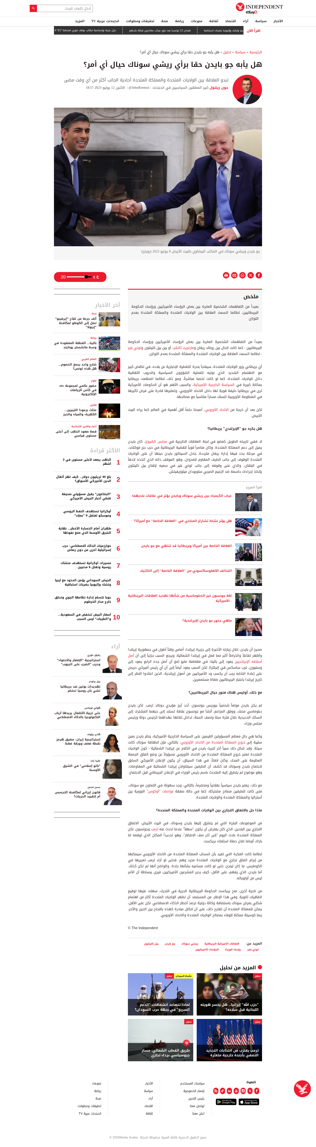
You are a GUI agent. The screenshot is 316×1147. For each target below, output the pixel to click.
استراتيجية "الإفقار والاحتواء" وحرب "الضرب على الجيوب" (78, 662)
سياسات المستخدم (192, 1083)
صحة (164, 21)
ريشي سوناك (189, 944)
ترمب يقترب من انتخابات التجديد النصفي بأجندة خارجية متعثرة (232, 1053)
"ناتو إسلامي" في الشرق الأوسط (81, 768)
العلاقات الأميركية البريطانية (221, 944)
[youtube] (236, 1091)
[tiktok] (222, 1091)
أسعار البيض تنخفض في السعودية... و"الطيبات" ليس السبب (84, 617)
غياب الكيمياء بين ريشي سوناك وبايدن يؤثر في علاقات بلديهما (182, 496)
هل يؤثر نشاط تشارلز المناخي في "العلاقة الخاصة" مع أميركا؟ (183, 521)
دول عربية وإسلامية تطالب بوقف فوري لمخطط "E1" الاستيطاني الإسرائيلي (95, 30)
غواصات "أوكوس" (160, 791)
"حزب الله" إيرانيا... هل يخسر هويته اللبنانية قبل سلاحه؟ (229, 1007)
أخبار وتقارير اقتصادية (84, 426)
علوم (94, 380)
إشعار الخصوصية (193, 1090)
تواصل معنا (197, 1106)
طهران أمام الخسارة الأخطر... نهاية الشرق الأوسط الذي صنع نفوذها (84, 531)
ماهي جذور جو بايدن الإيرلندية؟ (207, 621)
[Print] (226, 275)
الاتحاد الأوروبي (217, 409)
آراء (245, 21)
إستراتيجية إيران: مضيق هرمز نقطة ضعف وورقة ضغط (78, 742)
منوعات (196, 21)
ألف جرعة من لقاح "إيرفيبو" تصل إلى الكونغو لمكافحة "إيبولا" (76, 323)
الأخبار (278, 21)
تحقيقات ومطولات (140, 21)
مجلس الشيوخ (156, 441)
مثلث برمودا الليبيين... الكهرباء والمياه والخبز (80, 412)
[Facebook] (256, 1091)
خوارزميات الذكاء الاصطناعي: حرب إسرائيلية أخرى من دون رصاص (86, 548)
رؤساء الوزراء (233, 949)
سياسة (261, 21)
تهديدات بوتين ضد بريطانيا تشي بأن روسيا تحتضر (80, 689)
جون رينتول (218, 87)
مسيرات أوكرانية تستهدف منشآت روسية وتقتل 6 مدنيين (86, 565)
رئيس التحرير (196, 1098)
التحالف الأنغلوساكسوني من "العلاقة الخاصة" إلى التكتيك (186, 571)
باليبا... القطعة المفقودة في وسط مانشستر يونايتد (75, 345)
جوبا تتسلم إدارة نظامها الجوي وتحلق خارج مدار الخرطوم (83, 600)
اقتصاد (230, 21)
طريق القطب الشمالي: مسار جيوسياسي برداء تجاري (166, 1053)
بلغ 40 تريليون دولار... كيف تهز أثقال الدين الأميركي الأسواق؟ (83, 479)
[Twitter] (250, 1091)
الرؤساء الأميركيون (207, 949)
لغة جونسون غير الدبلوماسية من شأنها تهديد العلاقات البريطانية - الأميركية (180, 598)
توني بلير (134, 347)
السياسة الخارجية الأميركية (214, 384)
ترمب (154, 829)
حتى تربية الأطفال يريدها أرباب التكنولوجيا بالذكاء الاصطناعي (77, 715)
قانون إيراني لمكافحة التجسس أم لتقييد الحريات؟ (77, 794)
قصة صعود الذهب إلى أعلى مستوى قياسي (76, 434)
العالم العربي (89, 359)
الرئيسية (255, 52)
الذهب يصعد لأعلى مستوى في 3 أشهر (87, 462)
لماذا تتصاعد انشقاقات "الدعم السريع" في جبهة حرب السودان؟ (162, 1007)
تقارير (93, 405)
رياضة (179, 21)
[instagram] (243, 1091)
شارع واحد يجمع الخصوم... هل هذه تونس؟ (77, 367)
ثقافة (213, 21)
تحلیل (227, 52)
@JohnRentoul (139, 87)
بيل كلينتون (151, 944)
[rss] (215, 1091)
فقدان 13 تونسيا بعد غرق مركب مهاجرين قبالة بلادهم (181, 30)
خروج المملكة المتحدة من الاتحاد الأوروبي (213, 742)
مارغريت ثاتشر (183, 347)
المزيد (79, 21)
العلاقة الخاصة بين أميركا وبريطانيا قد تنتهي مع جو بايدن (186, 546)
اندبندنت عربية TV (105, 21)
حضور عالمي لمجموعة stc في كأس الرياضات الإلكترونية (78, 390)
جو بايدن (170, 944)
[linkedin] (229, 1091)
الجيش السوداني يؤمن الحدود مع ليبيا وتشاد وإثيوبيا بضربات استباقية (83, 582)
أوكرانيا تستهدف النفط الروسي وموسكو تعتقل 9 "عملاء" (87, 513)
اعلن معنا (198, 1113)
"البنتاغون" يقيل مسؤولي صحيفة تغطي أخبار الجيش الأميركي (86, 496)
